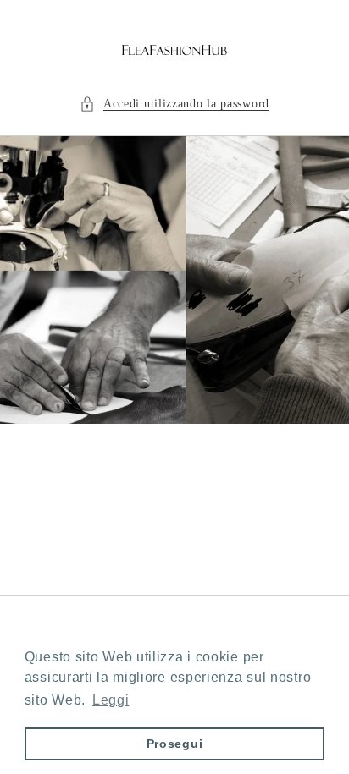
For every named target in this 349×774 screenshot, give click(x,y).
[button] (174, 103)
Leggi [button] (111, 700)
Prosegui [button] (175, 743)
